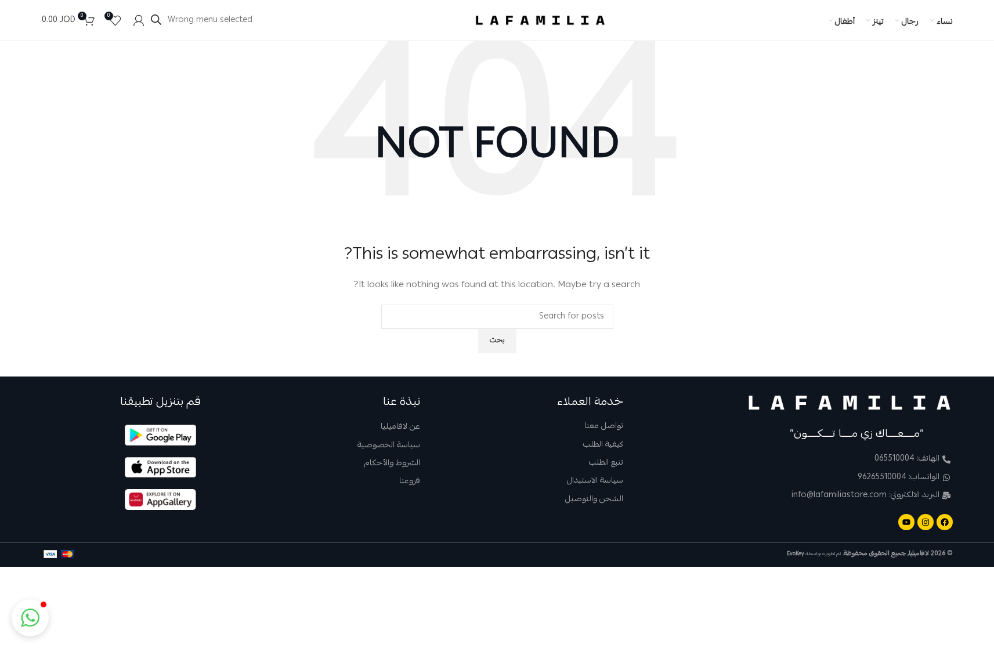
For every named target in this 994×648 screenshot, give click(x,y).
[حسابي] (138, 20)
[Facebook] (945, 522)
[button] (30, 617)
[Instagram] (925, 522)
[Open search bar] (156, 20)
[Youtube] (906, 522)
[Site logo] (540, 21)
